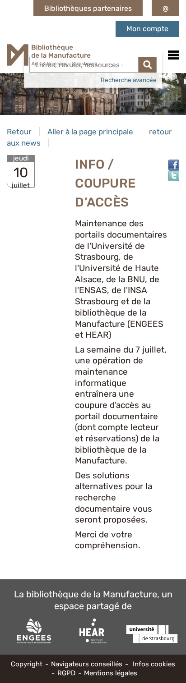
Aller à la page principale (90, 131)
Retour (19, 131)
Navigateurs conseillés (86, 664)
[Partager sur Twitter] (173, 175)
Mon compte (147, 28)
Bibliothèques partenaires (88, 8)
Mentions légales (110, 673)
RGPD (66, 673)
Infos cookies (154, 664)
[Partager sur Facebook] (173, 165)
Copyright (26, 664)
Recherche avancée (129, 79)
